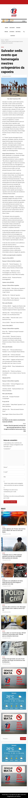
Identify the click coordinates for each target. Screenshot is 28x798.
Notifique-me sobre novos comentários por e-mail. (11, 490)
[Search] (23, 31)
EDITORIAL (18, 31)
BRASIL (6, 31)
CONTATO (12, 35)
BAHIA (6, 27)
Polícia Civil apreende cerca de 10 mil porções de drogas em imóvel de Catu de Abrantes (14, 648)
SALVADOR (12, 27)
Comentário (7, 448)
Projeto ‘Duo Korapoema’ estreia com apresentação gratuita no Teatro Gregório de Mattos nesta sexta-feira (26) (15, 427)
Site (5, 476)
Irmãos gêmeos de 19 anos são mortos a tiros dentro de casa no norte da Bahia (14, 518)
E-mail (6, 472)
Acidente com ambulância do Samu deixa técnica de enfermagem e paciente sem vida (14, 570)
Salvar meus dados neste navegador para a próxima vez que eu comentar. (13, 484)
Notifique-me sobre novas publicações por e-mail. (14, 497)
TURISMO (18, 27)
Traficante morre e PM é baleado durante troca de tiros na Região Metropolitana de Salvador (14, 544)
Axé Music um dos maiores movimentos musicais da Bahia (13, 419)
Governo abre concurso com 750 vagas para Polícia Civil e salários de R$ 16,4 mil (14, 596)
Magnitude (10, 796)
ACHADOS (11, 31)
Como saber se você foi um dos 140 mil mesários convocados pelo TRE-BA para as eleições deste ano (14, 622)
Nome (6, 467)
